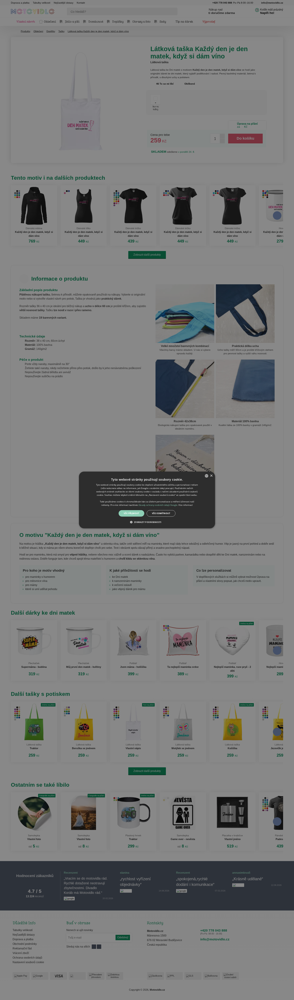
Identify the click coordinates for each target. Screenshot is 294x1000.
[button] (147, 522)
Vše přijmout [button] (131, 513)
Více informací (185, 505)
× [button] (211, 475)
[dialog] (147, 500)
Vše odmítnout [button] (161, 513)
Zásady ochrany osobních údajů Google (157, 505)
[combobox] (206, 476)
